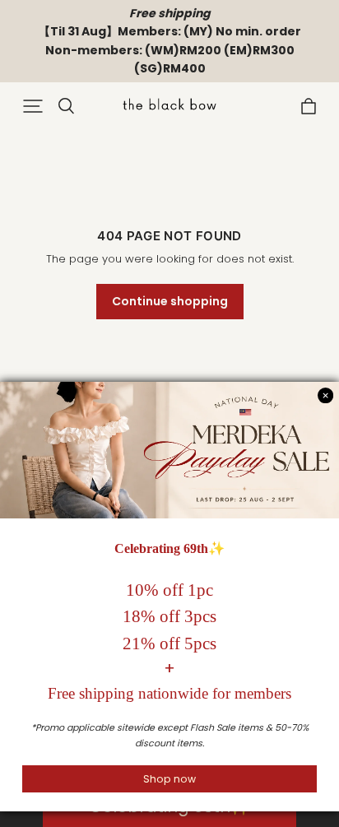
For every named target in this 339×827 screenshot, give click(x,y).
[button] (32, 106)
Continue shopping (170, 301)
